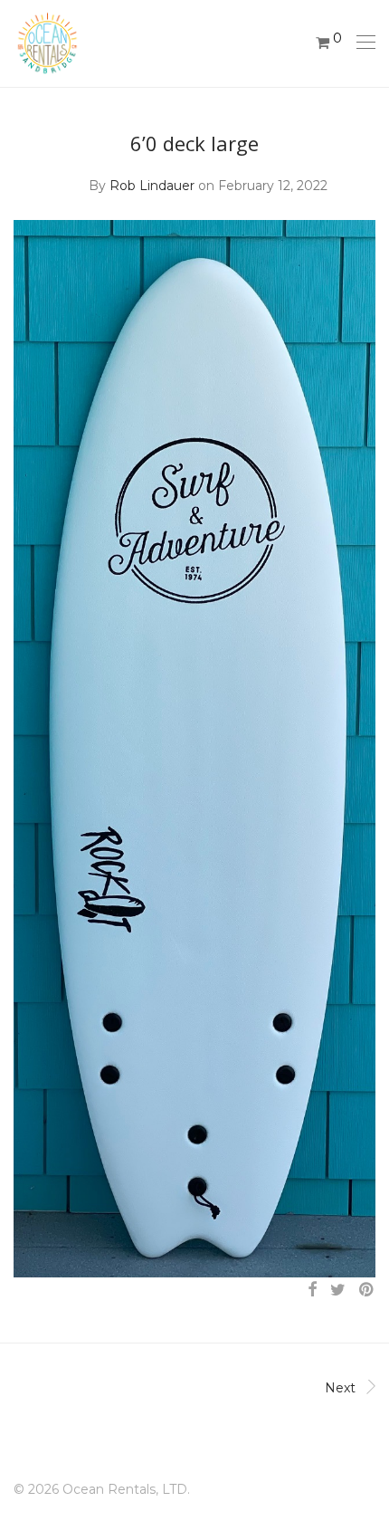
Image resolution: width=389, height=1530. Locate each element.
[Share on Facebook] (312, 1290)
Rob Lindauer (151, 185)
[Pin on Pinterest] (367, 1290)
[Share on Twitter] (338, 1290)
